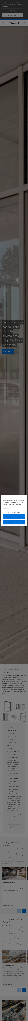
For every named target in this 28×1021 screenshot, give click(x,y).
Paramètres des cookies (14, 512)
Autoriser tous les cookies (14, 522)
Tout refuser (14, 516)
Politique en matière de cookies (14, 506)
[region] (14, 510)
